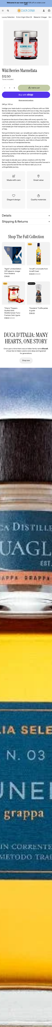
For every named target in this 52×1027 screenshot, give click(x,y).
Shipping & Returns (15, 221)
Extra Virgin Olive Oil (24, 17)
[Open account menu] (43, 10)
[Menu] (3, 10)
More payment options (26, 100)
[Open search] (8, 10)
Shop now (26, 360)
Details (6, 215)
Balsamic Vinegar (40, 17)
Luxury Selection (8, 17)
